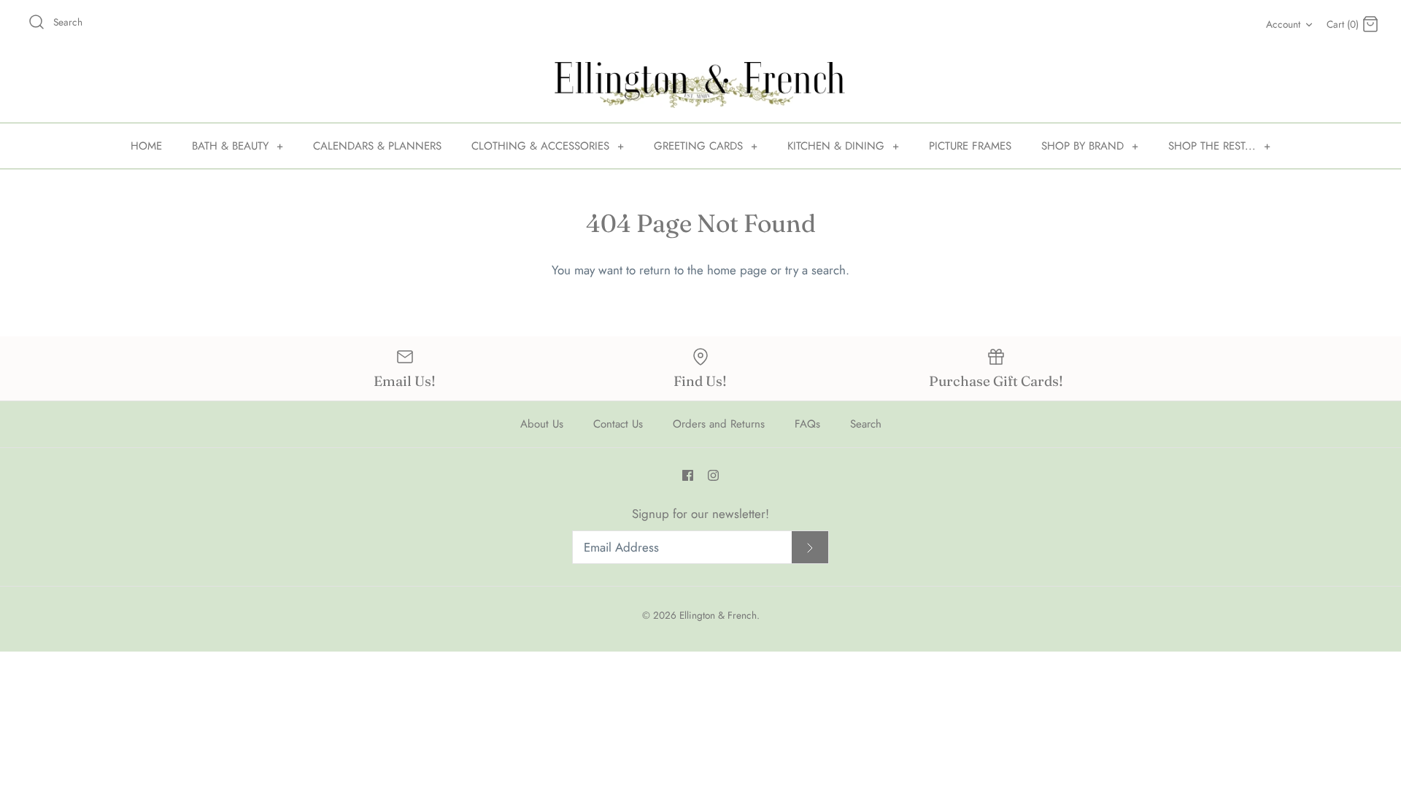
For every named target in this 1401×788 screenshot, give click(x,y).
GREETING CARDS (705, 146)
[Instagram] (713, 475)
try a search (815, 270)
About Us (541, 424)
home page (737, 270)
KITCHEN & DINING (843, 146)
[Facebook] (687, 475)
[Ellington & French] (700, 85)
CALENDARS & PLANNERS (377, 146)
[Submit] (810, 547)
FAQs (807, 424)
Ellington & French (718, 615)
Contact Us (618, 424)
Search (865, 424)
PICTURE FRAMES (970, 146)
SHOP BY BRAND (1089, 146)
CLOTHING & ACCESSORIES (547, 146)
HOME (146, 146)
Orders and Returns (719, 424)
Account (1283, 24)
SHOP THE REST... (1219, 146)
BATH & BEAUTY (237, 146)
